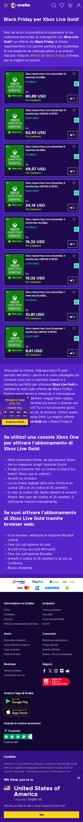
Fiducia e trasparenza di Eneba (21, 624)
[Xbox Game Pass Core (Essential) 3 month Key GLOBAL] (41, 232)
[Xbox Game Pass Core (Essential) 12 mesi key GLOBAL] (41, 87)
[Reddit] (67, 670)
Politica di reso (12, 654)
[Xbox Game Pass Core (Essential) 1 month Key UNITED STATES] (41, 341)
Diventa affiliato (51, 649)
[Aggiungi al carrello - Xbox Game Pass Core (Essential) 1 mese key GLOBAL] (72, 316)
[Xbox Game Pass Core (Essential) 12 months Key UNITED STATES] (41, 123)
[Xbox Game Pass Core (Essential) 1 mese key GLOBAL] (41, 305)
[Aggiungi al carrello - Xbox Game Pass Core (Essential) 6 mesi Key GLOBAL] (72, 171)
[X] (50, 670)
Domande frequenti (14, 640)
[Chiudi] (79, 778)
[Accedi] (79, 5)
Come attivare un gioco (17, 645)
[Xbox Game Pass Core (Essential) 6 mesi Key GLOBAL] (41, 159)
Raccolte (47, 614)
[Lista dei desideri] (62, 5)
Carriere (8, 619)
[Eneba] (20, 5)
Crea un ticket (11, 649)
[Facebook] (44, 670)
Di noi (7, 610)
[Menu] (5, 5)
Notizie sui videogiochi (55, 640)
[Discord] (62, 670)
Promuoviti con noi (14, 675)
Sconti (45, 624)
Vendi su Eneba (12, 671)
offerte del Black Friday (47, 55)
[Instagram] (56, 670)
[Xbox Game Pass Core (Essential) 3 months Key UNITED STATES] (41, 269)
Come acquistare (51, 610)
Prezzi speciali (50, 645)
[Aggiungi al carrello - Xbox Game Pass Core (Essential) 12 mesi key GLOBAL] (72, 98)
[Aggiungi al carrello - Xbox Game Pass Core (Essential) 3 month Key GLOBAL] (72, 244)
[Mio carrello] (70, 5)
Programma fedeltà (53, 619)
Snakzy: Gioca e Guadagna (57, 654)
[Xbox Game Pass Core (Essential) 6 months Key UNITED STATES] (41, 196)
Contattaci (9, 614)
